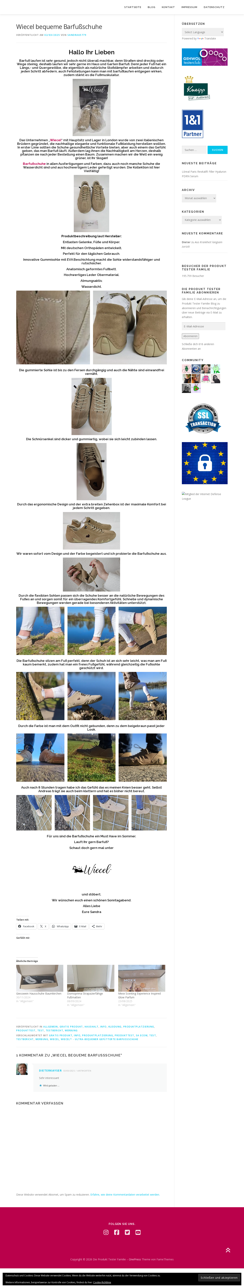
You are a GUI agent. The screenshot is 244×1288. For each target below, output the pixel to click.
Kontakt (168, 7)
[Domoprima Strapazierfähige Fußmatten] (90, 978)
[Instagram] (106, 1232)
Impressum (189, 7)
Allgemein (50, 1026)
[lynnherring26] (205, 378)
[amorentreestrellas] (215, 378)
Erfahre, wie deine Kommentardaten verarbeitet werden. (125, 1194)
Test (40, 1030)
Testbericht (54, 1030)
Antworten (84, 1070)
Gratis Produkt (71, 1026)
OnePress (135, 1259)
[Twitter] (127, 1232)
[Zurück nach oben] (228, 1250)
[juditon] (186, 388)
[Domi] (215, 368)
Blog (151, 7)
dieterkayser (50, 1070)
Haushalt (92, 1026)
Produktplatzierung (138, 1026)
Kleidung (115, 1026)
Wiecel (54, 1039)
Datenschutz (214, 7)
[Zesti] (186, 368)
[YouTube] (138, 1232)
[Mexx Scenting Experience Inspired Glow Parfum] (141, 978)
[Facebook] (117, 1232)
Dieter (186, 242)
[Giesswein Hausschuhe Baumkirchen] (39, 978)
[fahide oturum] (196, 388)
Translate (210, 38)
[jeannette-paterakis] (205, 368)
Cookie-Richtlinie (102, 1282)
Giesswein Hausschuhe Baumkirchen (38, 993)
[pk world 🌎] (196, 368)
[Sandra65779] (186, 378)
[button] (53, 327)
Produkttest (26, 1030)
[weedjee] (196, 378)
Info (103, 1026)
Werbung (71, 1030)
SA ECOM (142, 1035)
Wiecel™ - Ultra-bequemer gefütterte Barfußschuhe (99, 1039)
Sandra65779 (77, 35)
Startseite (132, 7)
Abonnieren (190, 336)
